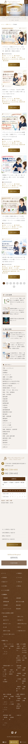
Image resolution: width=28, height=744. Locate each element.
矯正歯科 (6, 60)
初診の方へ (5, 581)
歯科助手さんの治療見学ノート (11, 383)
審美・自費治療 (7, 416)
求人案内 (4, 586)
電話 (5, 742)
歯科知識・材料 (15, 271)
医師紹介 (20, 573)
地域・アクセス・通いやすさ (10, 390)
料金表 (19, 586)
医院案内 (4, 577)
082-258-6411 (11, 469)
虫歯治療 (5, 398)
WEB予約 (14, 742)
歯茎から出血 (6, 630)
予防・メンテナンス (8, 55)
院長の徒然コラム (7, 379)
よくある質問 (5, 590)
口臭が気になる (21, 630)
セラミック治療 (7, 425)
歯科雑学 (6, 272)
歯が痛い (5, 616)
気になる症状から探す (8, 613)
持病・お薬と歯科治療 (9, 436)
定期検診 (6, 268)
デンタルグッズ (7, 57)
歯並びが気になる (22, 623)
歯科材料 (5, 442)
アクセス (24, 742)
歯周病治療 (7, 103)
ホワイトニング (7, 422)
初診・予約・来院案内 (9, 392)
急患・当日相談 (7, 394)
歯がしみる (20, 616)
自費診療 (5, 420)
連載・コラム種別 (17, 57)
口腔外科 (5, 405)
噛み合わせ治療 (20, 601)
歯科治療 (23, 59)
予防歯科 (18, 55)
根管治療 (5, 401)
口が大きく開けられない (8, 635)
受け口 (19, 627)
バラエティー (6, 444)
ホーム (4, 573)
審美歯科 (5, 418)
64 (24, 283)
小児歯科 (5, 407)
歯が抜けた (20, 620)
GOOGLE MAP (13, 544)
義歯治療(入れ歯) (7, 412)
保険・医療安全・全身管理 (10, 429)
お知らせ (5, 447)
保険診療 (5, 433)
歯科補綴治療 (6, 409)
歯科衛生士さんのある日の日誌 (11, 59)
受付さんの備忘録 (7, 385)
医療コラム (5, 640)
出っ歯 (5, 627)
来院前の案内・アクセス (9, 387)
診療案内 (4, 594)
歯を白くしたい (7, 623)
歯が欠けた (6, 620)
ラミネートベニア (7, 427)
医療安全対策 (6, 431)
